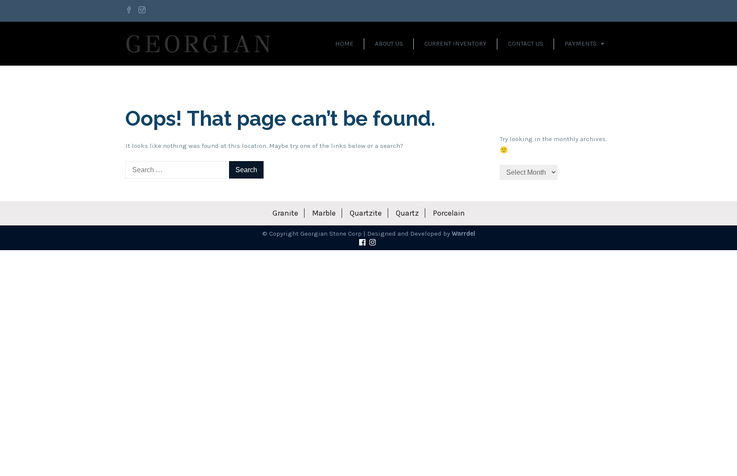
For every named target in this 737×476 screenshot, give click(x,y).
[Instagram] (142, 10)
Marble (324, 213)
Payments (581, 43)
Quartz (407, 213)
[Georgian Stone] (198, 43)
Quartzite (366, 213)
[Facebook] (130, 10)
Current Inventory (455, 43)
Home (344, 43)
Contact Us (525, 43)
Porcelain (449, 213)
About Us (389, 43)
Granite (285, 213)
